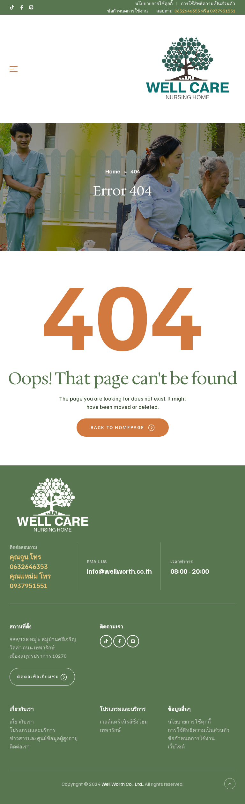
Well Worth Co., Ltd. (122, 784)
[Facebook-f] (119, 641)
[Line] (133, 641)
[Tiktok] (106, 641)
